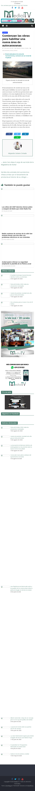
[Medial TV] (3, 26)
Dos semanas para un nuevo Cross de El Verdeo (14, 5)
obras (11, 50)
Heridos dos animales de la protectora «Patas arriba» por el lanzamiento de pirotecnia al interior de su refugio (15, 174)
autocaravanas (5, 50)
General (5, 32)
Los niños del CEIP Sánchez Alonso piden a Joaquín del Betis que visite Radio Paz (17, 208)
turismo (15, 50)
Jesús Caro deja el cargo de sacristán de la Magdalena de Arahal (17, 163)
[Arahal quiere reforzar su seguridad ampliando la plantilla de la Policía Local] (17, 244)
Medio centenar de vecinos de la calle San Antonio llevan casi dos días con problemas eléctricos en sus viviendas (17, 235)
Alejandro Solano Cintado (22, 48)
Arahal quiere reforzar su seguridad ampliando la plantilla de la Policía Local (16, 263)
